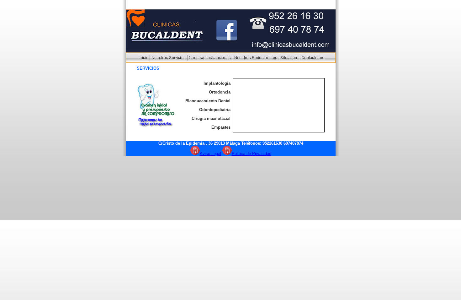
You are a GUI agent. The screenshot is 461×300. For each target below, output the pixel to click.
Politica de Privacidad (251, 153)
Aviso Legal (210, 153)
